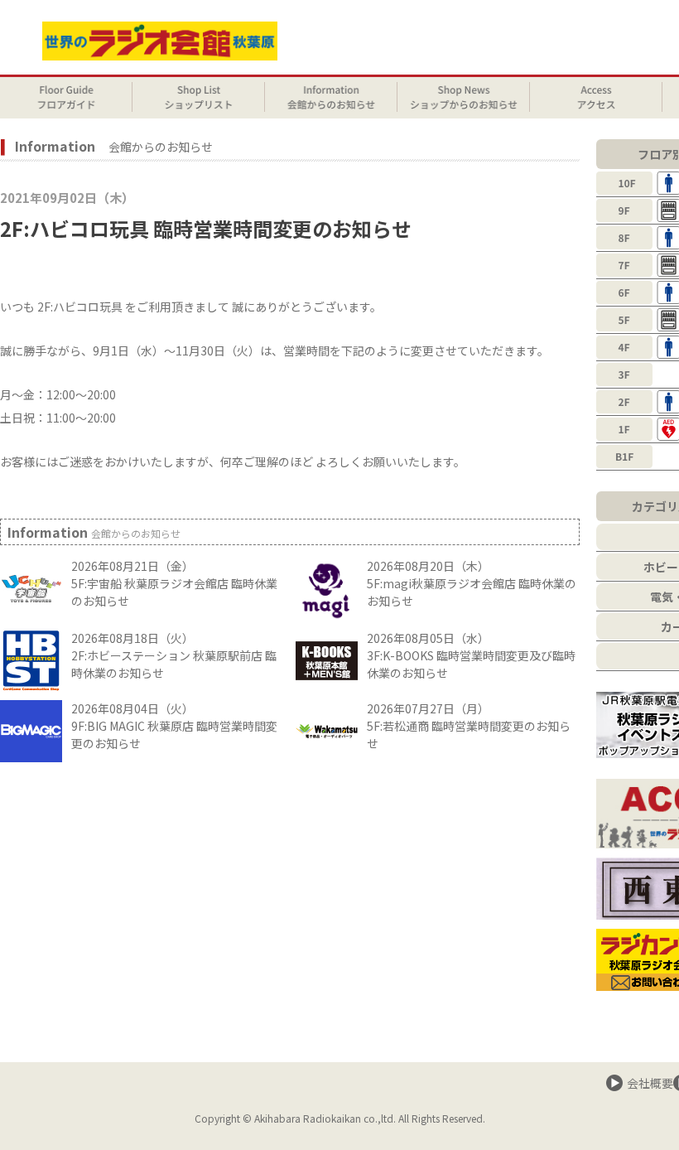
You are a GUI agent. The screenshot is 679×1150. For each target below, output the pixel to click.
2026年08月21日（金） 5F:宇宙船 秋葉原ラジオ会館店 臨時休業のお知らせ (174, 583)
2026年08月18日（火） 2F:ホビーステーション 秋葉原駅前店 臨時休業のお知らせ (174, 655)
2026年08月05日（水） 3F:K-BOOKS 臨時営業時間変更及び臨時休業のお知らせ (471, 655)
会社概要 (650, 1083)
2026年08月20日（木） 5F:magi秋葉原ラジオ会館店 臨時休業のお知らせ (471, 583)
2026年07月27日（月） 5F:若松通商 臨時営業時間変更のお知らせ (469, 725)
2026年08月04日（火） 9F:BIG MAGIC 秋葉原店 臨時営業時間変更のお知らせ (174, 725)
